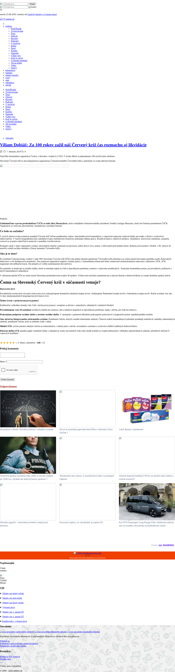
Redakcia (4, 656)
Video (13, 65)
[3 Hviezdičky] (7, 342)
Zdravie (14, 36)
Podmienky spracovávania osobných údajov (19, 643)
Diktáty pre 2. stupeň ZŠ (13, 616)
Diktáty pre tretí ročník (12, 598)
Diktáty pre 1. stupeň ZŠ (13, 612)
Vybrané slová (8, 607)
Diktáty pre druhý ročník (13, 593)
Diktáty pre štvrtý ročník (13, 603)
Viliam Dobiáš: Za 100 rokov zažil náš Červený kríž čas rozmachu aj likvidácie (73, 144)
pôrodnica (9, 82)
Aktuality (9, 138)
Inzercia (16, 656)
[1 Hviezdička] (1, 342)
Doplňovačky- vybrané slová (14, 621)
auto (7, 80)
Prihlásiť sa (5, 641)
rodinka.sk (9, 19)
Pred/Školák (16, 29)
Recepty (14, 38)
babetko (8, 73)
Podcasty (15, 41)
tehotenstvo (10, 70)
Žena (13, 33)
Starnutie (15, 53)
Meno (3, 361)
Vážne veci (16, 55)
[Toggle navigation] (1, 19)
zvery (7, 78)
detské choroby (12, 75)
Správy (14, 68)
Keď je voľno (17, 58)
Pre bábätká (95, 632)
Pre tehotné (62, 632)
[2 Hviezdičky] (4, 342)
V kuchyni (15, 43)
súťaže (8, 85)
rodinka (8, 26)
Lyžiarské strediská (19, 60)
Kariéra (14, 51)
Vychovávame (17, 31)
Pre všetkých (28, 632)
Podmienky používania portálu (13, 646)
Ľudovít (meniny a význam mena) (42, 14)
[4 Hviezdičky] (10, 342)
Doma (13, 46)
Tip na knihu (16, 63)
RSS (11, 656)
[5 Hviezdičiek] (13, 342)
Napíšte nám (5, 659)
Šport (13, 48)
